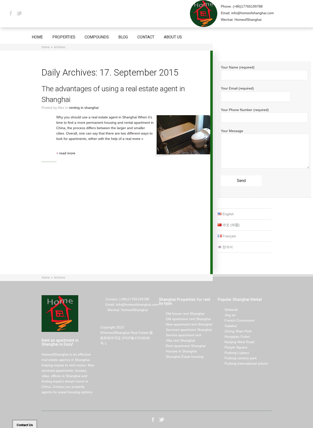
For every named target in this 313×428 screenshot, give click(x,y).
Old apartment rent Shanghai (185, 319)
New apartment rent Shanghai (185, 324)
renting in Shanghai (84, 108)
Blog (123, 37)
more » (137, 139)
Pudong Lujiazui (233, 353)
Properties (63, 37)
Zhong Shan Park (235, 331)
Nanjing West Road (236, 342)
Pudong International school (243, 363)
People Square (232, 347)
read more (65, 153)
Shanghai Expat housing (181, 357)
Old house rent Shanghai (181, 313)
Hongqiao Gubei (234, 336)
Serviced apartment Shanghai (185, 330)
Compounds (97, 37)
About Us (173, 37)
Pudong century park (237, 358)
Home (37, 37)
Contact (145, 37)
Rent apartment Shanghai (182, 346)
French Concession (236, 320)
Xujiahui (227, 326)
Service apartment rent (180, 335)
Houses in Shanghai (178, 351)
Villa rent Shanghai (177, 340)
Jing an (227, 315)
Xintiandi (228, 310)
